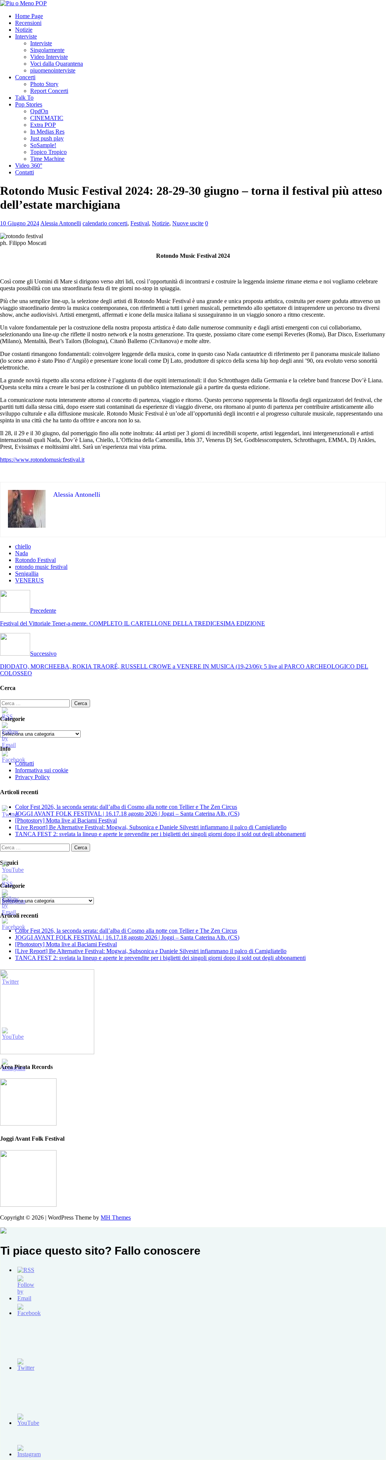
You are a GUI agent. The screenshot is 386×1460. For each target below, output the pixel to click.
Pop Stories (28, 104)
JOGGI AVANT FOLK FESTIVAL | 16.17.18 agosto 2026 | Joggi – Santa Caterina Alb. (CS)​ (127, 813)
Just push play (47, 138)
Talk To (24, 97)
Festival (139, 223)
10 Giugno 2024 (19, 223)
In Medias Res (47, 131)
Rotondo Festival (35, 560)
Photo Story (44, 84)
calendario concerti (105, 223)
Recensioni (28, 23)
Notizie (23, 29)
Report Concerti (49, 91)
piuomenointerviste (52, 70)
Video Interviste (49, 57)
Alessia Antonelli (60, 223)
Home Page (29, 16)
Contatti (24, 172)
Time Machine (47, 159)
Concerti (25, 77)
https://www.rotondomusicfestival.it (42, 459)
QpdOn (39, 111)
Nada (21, 553)
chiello (23, 546)
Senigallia (26, 573)
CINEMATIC (46, 118)
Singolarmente (47, 50)
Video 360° (28, 165)
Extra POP (43, 125)
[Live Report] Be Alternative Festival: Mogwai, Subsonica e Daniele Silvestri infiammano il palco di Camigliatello (150, 827)
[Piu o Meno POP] (23, 3)
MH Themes (116, 1217)
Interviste (26, 36)
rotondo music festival (41, 567)
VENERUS (29, 580)
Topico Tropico (48, 152)
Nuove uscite (188, 223)
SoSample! (43, 145)
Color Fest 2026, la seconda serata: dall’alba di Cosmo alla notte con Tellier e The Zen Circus (126, 807)
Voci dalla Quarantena (56, 63)
